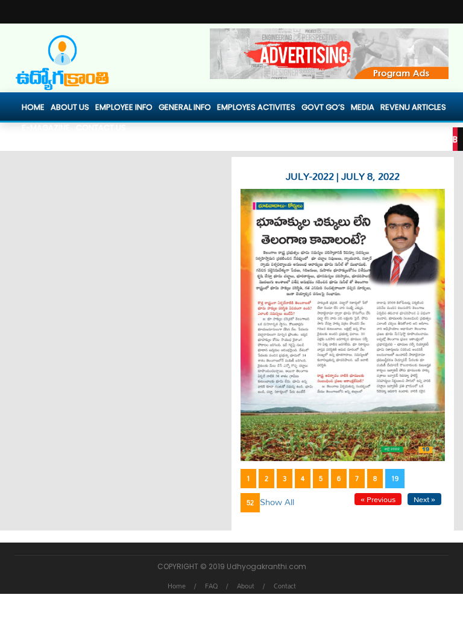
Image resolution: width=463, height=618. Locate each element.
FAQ (211, 586)
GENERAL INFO (185, 107)
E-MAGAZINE (46, 127)
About (245, 586)
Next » (424, 499)
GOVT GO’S (323, 107)
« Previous (378, 499)
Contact (285, 586)
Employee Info (124, 107)
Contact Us (101, 127)
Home (33, 107)
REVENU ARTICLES (413, 107)
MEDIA (362, 107)
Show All (277, 502)
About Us (70, 107)
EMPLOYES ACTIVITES (256, 107)
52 (250, 502)
